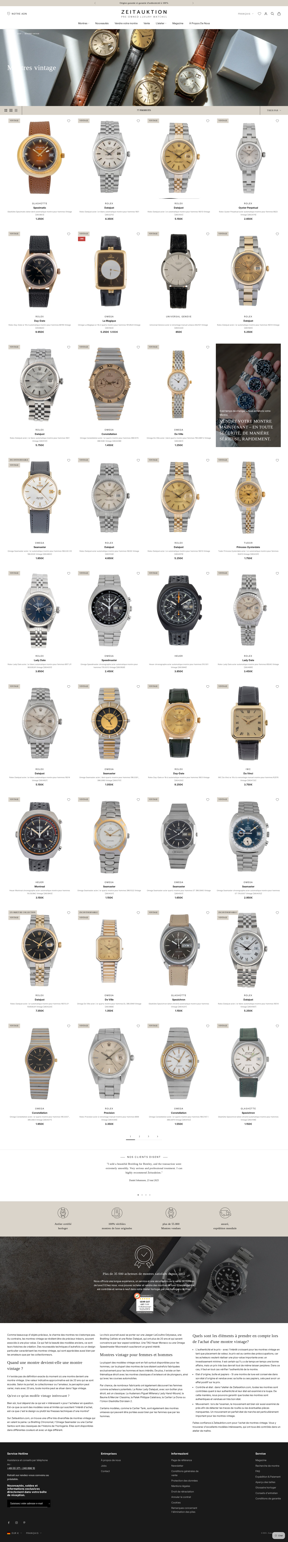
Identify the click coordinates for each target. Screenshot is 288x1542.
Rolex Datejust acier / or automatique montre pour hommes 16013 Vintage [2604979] (179, 552)
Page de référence (181, 1460)
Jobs (103, 1465)
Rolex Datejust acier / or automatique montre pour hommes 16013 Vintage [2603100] (179, 213)
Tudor (248, 543)
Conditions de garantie (268, 1498)
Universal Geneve (179, 316)
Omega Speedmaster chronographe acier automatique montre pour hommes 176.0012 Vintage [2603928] (109, 665)
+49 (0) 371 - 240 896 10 (21, 1468)
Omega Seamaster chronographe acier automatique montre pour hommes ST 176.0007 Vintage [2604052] (248, 892)
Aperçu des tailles (265, 1482)
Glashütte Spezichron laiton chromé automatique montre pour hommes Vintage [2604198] (248, 1118)
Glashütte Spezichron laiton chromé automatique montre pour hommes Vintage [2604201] (179, 1005)
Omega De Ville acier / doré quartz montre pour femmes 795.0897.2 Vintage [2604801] (179, 439)
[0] (259, 13)
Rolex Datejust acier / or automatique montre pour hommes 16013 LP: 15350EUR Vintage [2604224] (39, 1005)
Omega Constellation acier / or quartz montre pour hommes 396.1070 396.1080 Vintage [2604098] (109, 439)
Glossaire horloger (265, 1487)
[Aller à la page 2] (157, 1136)
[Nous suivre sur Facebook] (8, 1522)
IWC (248, 769)
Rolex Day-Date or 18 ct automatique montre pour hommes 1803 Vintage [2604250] (179, 779)
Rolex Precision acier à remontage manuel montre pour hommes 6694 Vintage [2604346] (109, 1118)
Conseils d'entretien (266, 1493)
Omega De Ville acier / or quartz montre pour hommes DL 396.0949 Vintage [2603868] (109, 1005)
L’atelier (160, 23)
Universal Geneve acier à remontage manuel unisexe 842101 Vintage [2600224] (179, 326)
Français (244, 13)
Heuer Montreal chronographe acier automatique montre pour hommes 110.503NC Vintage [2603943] (39, 892)
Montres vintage (32, 34)
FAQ (257, 1471)
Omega (109, 316)
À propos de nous (111, 1460)
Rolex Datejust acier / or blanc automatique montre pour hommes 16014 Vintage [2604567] (248, 1005)
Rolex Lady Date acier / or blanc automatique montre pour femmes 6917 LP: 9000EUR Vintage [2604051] (40, 665)
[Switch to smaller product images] (11, 110)
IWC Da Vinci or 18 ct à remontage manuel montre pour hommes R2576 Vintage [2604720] (248, 779)
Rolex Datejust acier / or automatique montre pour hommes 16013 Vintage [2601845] (248, 326)
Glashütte (39, 203)
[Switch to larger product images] (5, 110)
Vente (147, 23)
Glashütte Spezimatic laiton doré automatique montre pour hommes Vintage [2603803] (40, 213)
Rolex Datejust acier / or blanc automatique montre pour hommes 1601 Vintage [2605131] (39, 439)
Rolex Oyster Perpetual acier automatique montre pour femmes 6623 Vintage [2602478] (248, 213)
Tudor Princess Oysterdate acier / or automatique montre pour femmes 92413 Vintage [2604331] (248, 552)
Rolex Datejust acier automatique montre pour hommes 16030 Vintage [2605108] (109, 552)
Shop (19, 34)
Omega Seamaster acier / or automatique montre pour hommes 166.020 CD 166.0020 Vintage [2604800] (40, 552)
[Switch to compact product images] (16, 110)
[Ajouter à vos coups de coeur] (68, 120)
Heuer (179, 656)
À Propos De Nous (199, 23)
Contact (105, 1471)
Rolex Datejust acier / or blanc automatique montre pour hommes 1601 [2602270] (109, 213)
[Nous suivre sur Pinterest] (24, 1522)
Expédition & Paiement (267, 1476)
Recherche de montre (267, 1465)
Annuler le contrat (181, 1496)
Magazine (177, 23)
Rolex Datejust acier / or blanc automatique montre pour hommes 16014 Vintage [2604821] (39, 779)
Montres (82, 23)
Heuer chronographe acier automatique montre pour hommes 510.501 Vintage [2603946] (178, 665)
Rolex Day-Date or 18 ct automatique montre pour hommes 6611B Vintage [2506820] (40, 326)
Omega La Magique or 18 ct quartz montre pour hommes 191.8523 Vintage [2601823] (109, 326)
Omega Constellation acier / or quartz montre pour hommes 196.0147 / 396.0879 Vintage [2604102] (178, 1118)
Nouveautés (102, 23)
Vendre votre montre (126, 23)
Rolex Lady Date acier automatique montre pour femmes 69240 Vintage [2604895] (248, 665)
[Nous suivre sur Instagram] (16, 1522)
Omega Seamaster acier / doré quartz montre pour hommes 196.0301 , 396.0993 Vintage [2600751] (109, 779)
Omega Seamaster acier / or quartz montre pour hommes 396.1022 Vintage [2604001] (109, 892)
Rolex (109, 203)
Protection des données (184, 1480)
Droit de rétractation (182, 1491)
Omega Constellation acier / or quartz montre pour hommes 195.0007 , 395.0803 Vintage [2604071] (40, 1118)
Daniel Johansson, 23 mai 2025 (144, 1180)
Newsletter (177, 1465)
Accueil (10, 34)
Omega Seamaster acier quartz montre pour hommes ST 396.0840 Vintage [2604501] (179, 892)
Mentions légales (180, 1485)
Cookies (176, 1502)
